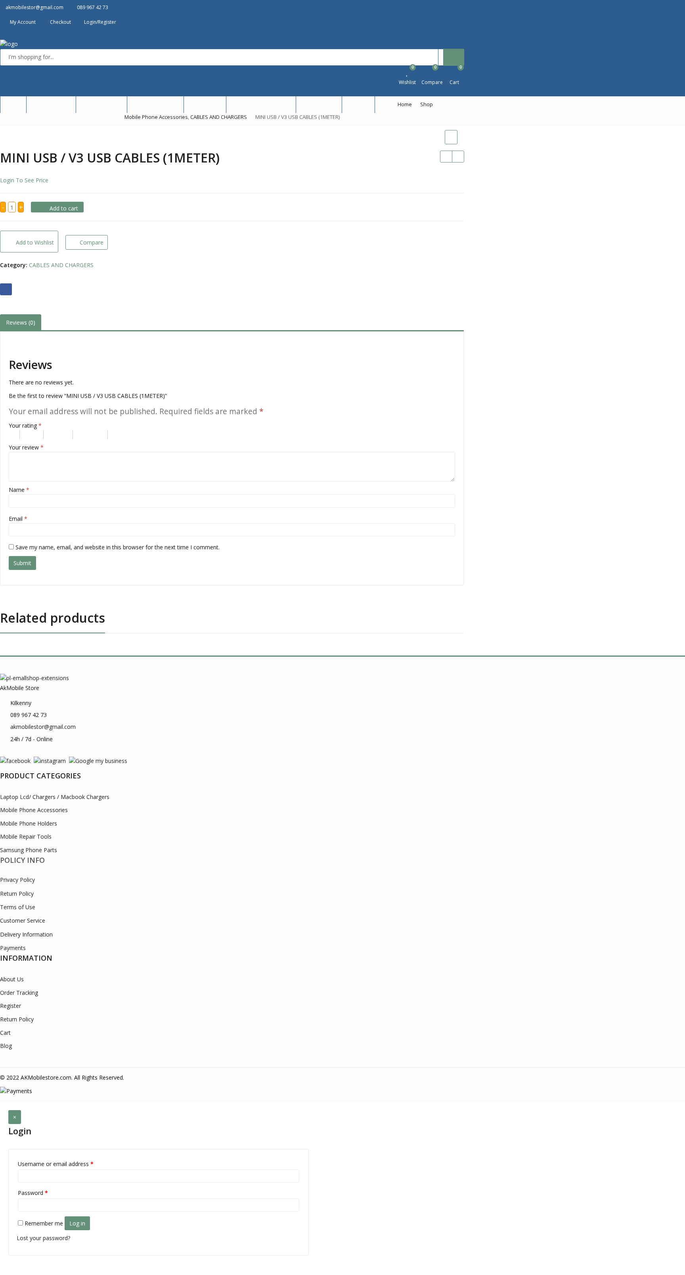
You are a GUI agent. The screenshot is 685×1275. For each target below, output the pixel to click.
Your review (26, 447)
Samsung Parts (154, 104)
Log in (77, 1223)
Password (33, 1193)
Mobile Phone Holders (28, 823)
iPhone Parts (49, 104)
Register (358, 104)
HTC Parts (203, 104)
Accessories (317, 104)
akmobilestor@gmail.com (43, 726)
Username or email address (56, 1164)
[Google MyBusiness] (98, 760)
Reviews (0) (20, 322)
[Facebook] (15, 760)
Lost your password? (43, 1238)
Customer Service (22, 920)
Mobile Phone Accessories (34, 810)
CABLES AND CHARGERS (61, 265)
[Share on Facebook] (6, 289)
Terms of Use (17, 907)
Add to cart (64, 208)
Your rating (25, 425)
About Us (12, 979)
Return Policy (17, 893)
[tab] (20, 322)
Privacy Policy (17, 879)
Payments (13, 948)
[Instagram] (50, 760)
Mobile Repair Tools (26, 836)
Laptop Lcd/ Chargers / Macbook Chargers (54, 797)
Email (18, 518)
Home (13, 104)
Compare (91, 242)
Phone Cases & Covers (261, 104)
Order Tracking (19, 992)
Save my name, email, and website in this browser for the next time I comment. (117, 547)
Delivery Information (26, 934)
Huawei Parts (100, 104)
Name (19, 489)
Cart (5, 1032)
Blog (6, 1045)
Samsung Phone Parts (28, 850)
